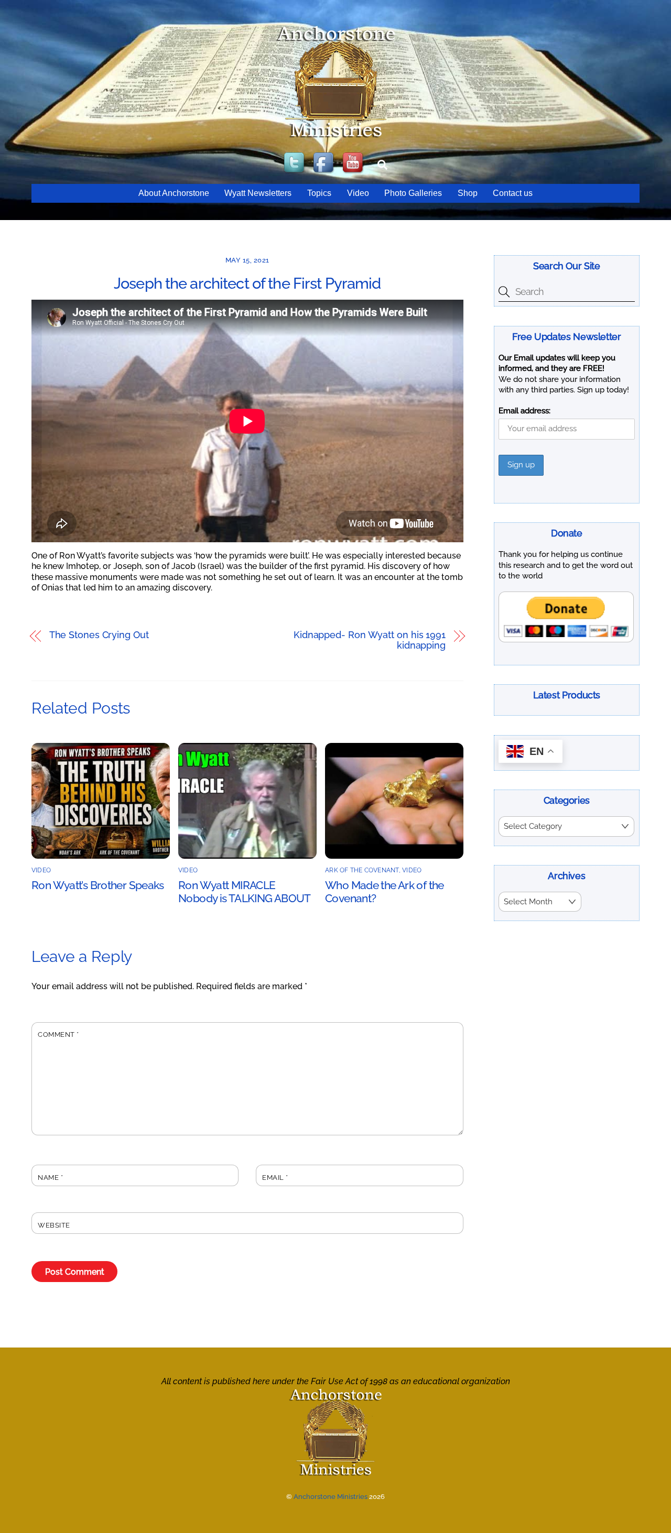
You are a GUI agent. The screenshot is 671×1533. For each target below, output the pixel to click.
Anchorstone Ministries (330, 1497)
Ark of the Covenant (362, 870)
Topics (319, 193)
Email (275, 1177)
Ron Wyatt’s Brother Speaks (97, 885)
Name (50, 1177)
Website (54, 1225)
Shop (468, 193)
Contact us (513, 193)
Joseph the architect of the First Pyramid (247, 283)
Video (358, 193)
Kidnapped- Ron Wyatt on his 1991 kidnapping (370, 640)
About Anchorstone (173, 193)
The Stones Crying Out (99, 635)
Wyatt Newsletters (257, 193)
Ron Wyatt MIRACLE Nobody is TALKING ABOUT (244, 892)
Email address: (524, 410)
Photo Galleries (413, 193)
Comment (58, 1034)
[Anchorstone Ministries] (336, 136)
